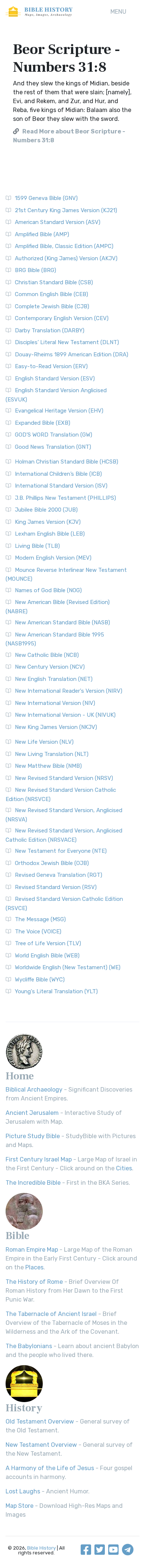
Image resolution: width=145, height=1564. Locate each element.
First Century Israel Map (39, 1159)
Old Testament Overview (40, 1421)
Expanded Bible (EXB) (42, 423)
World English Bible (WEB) (47, 955)
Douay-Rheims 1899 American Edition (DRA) (71, 354)
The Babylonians (29, 1346)
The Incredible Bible (33, 1182)
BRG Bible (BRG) (35, 270)
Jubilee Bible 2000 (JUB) (46, 509)
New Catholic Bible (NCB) (47, 655)
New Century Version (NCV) (50, 667)
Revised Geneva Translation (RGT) (58, 875)
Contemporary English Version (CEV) (62, 318)
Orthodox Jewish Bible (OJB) (52, 863)
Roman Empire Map (32, 1249)
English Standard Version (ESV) (55, 378)
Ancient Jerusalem (32, 1112)
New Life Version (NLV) (44, 742)
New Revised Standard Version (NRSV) (64, 778)
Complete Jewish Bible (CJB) (52, 306)
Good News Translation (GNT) (53, 447)
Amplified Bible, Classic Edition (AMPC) (64, 246)
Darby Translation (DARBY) (49, 330)
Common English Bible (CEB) (51, 294)
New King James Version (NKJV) (56, 727)
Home (20, 1076)
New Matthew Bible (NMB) (48, 766)
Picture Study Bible (33, 1136)
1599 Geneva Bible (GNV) (46, 198)
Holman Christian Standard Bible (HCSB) (66, 461)
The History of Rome (34, 1281)
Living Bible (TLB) (37, 546)
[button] (118, 12)
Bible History (41, 1548)
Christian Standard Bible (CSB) (54, 282)
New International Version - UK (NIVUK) (65, 715)
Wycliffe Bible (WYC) (40, 979)
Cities (124, 1168)
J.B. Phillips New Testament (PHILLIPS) (65, 498)
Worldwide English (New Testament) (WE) (67, 967)
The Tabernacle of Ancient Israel (51, 1313)
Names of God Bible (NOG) (48, 590)
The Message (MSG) (40, 919)
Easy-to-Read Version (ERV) (51, 366)
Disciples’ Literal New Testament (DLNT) (67, 342)
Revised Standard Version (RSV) (56, 887)
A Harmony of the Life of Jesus (50, 1468)
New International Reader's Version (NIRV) (68, 691)
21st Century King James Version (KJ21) (66, 210)
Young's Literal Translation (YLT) (56, 991)
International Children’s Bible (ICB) (58, 474)
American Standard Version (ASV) (57, 222)
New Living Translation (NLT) (51, 754)
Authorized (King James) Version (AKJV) (66, 258)
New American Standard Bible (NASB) (62, 622)
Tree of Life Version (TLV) (48, 943)
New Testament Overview (41, 1444)
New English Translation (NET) (54, 679)
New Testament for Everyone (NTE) (61, 851)
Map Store (19, 1505)
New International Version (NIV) (55, 703)
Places (34, 1267)
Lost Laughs (23, 1491)
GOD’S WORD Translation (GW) (53, 434)
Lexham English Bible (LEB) (50, 533)
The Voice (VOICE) (38, 931)
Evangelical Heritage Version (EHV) (59, 410)
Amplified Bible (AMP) (42, 234)
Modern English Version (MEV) (53, 557)
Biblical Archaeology (34, 1089)
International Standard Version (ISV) (61, 485)
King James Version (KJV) (48, 522)
